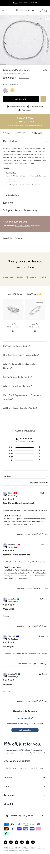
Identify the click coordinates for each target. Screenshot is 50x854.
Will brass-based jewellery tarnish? (20, 408)
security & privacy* (36, 768)
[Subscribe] (43, 761)
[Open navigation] (3, 10)
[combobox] (38, 483)
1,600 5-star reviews (22, 225)
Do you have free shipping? (16, 346)
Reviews (8, 202)
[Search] (41, 10)
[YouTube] (27, 842)
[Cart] (45, 10)
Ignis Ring (35, 324)
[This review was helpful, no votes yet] (40, 534)
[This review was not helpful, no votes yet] (45, 534)
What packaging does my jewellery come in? (20, 366)
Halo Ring (13, 324)
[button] (43, 99)
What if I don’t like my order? (17, 386)
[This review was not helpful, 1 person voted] (45, 663)
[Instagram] (11, 842)
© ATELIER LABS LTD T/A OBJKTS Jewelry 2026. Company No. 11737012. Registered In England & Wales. (24, 849)
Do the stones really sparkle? (17, 377)
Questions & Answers (25, 711)
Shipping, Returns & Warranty (20, 210)
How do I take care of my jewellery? (21, 355)
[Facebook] (5, 842)
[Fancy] (33, 842)
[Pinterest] (22, 842)
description (10, 141)
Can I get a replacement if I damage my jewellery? (23, 397)
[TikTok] (16, 842)
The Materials (11, 195)
